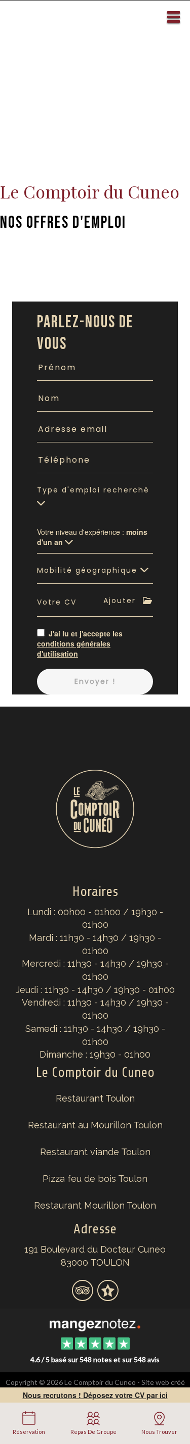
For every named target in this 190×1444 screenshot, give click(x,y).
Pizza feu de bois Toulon (95, 1178)
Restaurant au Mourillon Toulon (95, 1125)
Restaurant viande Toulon (95, 1152)
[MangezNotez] (107, 1296)
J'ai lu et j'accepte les (80, 643)
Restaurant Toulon (95, 1098)
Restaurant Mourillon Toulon (95, 1205)
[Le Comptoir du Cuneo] (95, 1324)
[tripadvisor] (83, 1296)
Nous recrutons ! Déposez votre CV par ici (95, 1395)
